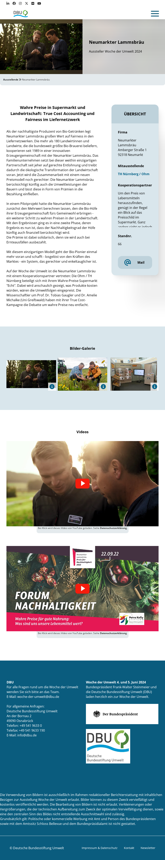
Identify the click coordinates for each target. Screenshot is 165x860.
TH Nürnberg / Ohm (134, 174)
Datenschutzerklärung (113, 528)
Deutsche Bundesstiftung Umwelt (38, 848)
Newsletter (148, 848)
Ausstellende (10, 79)
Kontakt (129, 848)
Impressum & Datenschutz (100, 848)
